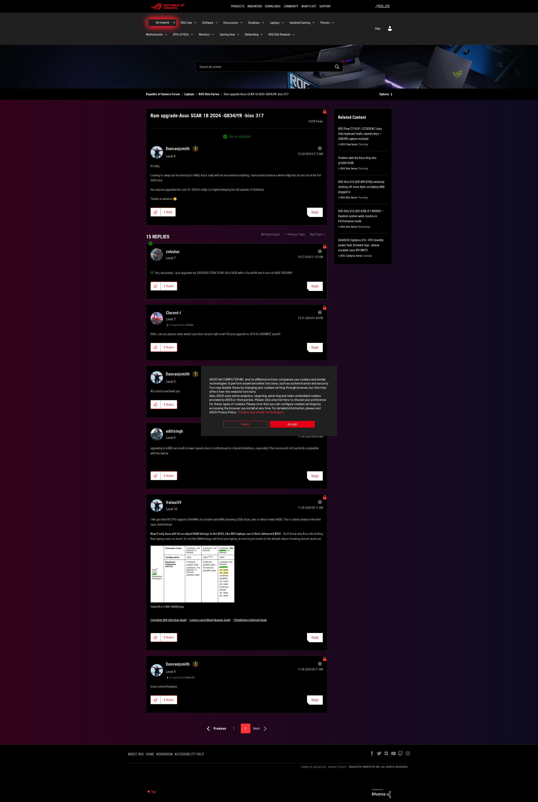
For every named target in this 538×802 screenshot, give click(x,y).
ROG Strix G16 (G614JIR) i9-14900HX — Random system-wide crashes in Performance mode (361, 216)
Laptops (189, 94)
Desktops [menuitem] (254, 22)
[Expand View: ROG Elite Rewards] (293, 34)
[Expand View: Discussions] (241, 23)
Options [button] (384, 94)
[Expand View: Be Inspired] (174, 22)
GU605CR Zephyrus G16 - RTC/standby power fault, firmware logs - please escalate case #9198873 (361, 245)
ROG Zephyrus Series (352, 255)
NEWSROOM (164, 754)
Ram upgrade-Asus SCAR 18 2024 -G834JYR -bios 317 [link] (256, 94)
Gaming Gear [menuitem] (227, 34)
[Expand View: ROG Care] (195, 23)
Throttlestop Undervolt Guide (250, 620)
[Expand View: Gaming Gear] (238, 34)
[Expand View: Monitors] (213, 34)
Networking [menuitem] (251, 34)
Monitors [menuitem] (204, 34)
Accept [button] (292, 424)
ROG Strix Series (209, 94)
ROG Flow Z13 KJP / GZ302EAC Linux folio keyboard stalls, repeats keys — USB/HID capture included (360, 133)
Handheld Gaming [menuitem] (300, 22)
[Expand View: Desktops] (263, 23)
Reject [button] (245, 424)
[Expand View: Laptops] (283, 23)
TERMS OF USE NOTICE (313, 767)
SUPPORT (325, 6)
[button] (156, 212)
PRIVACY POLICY (337, 767)
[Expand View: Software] (216, 23)
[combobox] (269, 67)
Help (377, 28)
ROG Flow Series (349, 144)
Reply (315, 212)
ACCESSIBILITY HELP (189, 754)
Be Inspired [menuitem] (162, 22)
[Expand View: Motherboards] (166, 34)
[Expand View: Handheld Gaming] (313, 23)
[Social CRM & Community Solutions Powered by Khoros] (381, 793)
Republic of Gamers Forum (163, 94)
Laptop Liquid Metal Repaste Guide (210, 620)
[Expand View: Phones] (333, 23)
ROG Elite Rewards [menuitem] (279, 34)
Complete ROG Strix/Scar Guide (168, 620)
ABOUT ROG (136, 754)
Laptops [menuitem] (275, 22)
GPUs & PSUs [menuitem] (181, 34)
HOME (150, 754)
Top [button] (153, 791)
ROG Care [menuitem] (186, 22)
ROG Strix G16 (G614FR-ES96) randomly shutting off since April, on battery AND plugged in (361, 187)
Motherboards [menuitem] (154, 34)
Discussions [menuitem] (230, 22)
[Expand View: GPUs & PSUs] (192, 34)
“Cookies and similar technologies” (261, 412)
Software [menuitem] (207, 22)
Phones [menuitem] (325, 22)
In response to (181, 325)
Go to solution (240, 136)
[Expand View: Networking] (262, 34)
